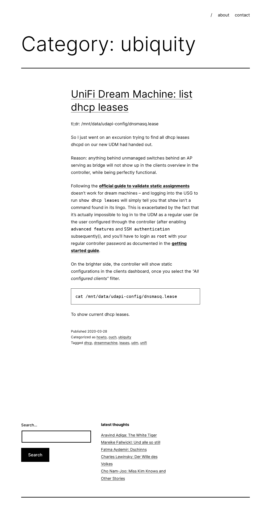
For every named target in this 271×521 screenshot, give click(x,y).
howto (102, 337)
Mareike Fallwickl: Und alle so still (130, 442)
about (223, 15)
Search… (29, 425)
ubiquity (124, 337)
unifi (143, 343)
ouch (112, 337)
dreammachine (106, 343)
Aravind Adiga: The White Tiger (129, 435)
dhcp (88, 343)
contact (242, 15)
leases (124, 343)
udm (134, 343)
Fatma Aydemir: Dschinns (124, 449)
